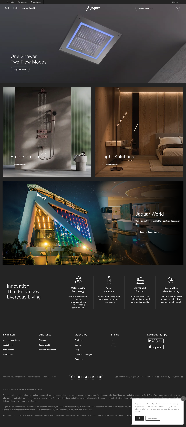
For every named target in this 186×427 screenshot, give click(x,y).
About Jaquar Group (11, 340)
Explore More (20, 164)
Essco (113, 346)
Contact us (79, 359)
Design (78, 345)
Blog (77, 349)
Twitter (86, 377)
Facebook (72, 377)
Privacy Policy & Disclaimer (14, 377)
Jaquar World (28, 8)
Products (78, 340)
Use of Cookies (33, 377)
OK (140, 418)
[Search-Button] (177, 8)
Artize (113, 340)
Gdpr (54, 377)
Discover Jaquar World (149, 232)
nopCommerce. (177, 377)
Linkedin (93, 377)
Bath (7, 8)
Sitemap (46, 377)
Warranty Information (47, 349)
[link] (47, 132)
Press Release (8, 349)
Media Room (8, 345)
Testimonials (8, 354)
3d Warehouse (100, 377)
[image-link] (155, 340)
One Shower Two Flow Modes (29, 59)
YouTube (79, 377)
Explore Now (20, 69)
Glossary (42, 340)
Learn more (154, 418)
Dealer (11, 2)
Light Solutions (118, 156)
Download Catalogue (83, 354)
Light (15, 8)
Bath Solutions (26, 156)
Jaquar (114, 343)
